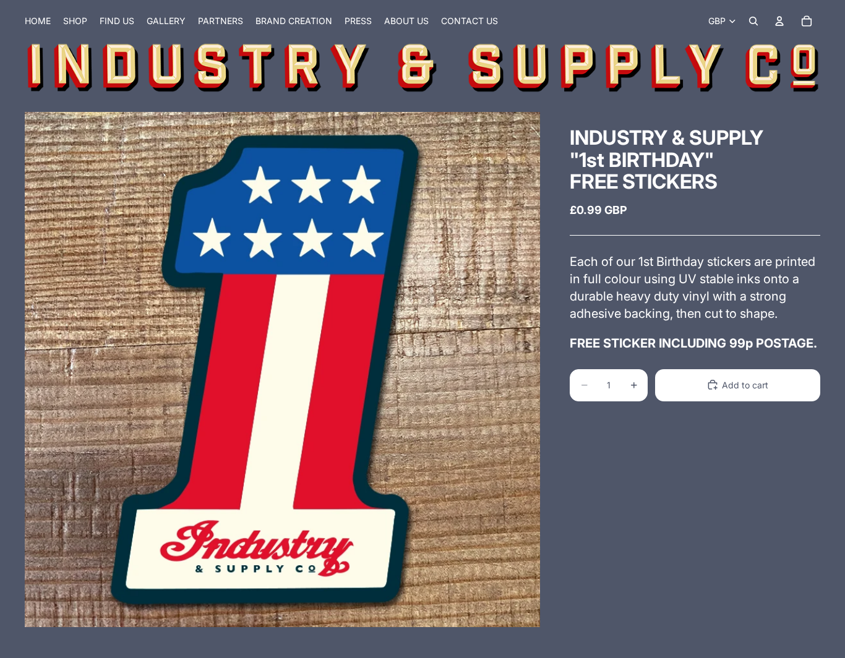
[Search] (753, 21)
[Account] (779, 21)
